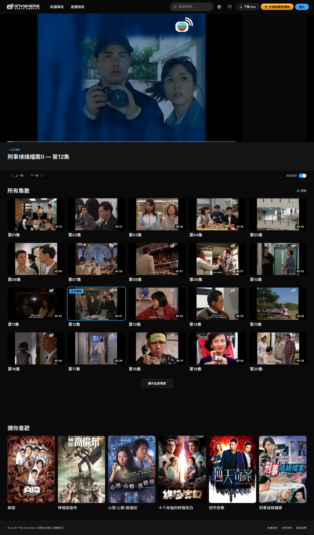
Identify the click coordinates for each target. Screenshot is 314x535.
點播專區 (57, 7)
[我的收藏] (229, 6)
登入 (302, 7)
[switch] (303, 176)
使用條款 (287, 527)
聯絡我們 (301, 527)
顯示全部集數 (157, 383)
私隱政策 (272, 527)
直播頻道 (77, 7)
